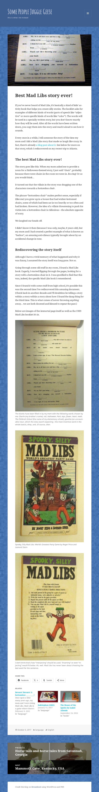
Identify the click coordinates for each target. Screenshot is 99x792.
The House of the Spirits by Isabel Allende (68, 708)
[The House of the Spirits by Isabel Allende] (70, 696)
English (51, 730)
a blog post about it (46, 144)
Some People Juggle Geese (30, 11)
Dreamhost (36, 787)
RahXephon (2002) (46, 705)
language (39, 730)
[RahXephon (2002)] (48, 696)
